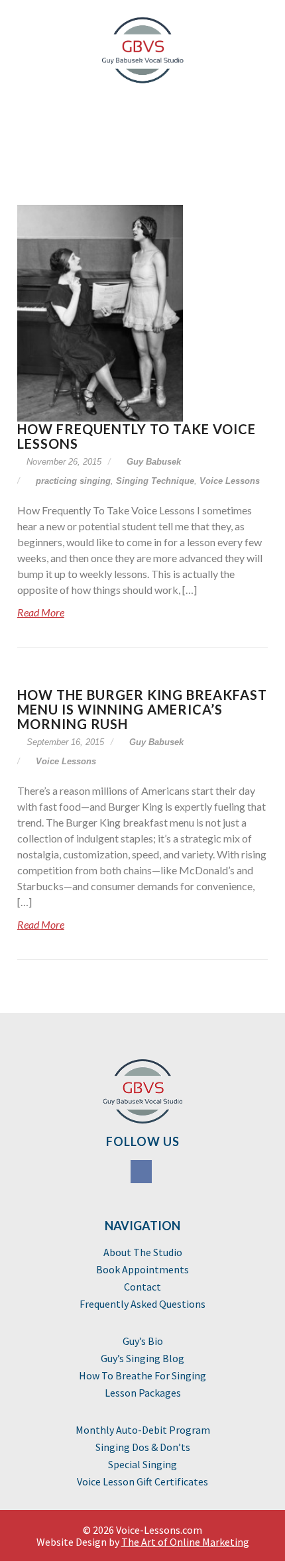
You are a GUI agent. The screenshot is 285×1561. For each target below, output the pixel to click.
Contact (142, 1286)
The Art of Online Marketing (185, 1541)
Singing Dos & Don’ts (142, 1447)
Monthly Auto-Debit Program (143, 1429)
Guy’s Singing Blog (142, 1358)
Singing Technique (155, 481)
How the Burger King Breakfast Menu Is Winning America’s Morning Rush (142, 709)
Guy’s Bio (143, 1341)
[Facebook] (142, 1173)
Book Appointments (142, 1269)
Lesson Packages (143, 1392)
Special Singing (142, 1464)
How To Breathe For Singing (142, 1375)
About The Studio (142, 1252)
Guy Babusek (152, 462)
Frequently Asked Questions (142, 1303)
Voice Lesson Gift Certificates (142, 1481)
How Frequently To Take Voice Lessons (136, 436)
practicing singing (73, 481)
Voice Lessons (230, 481)
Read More (40, 612)
